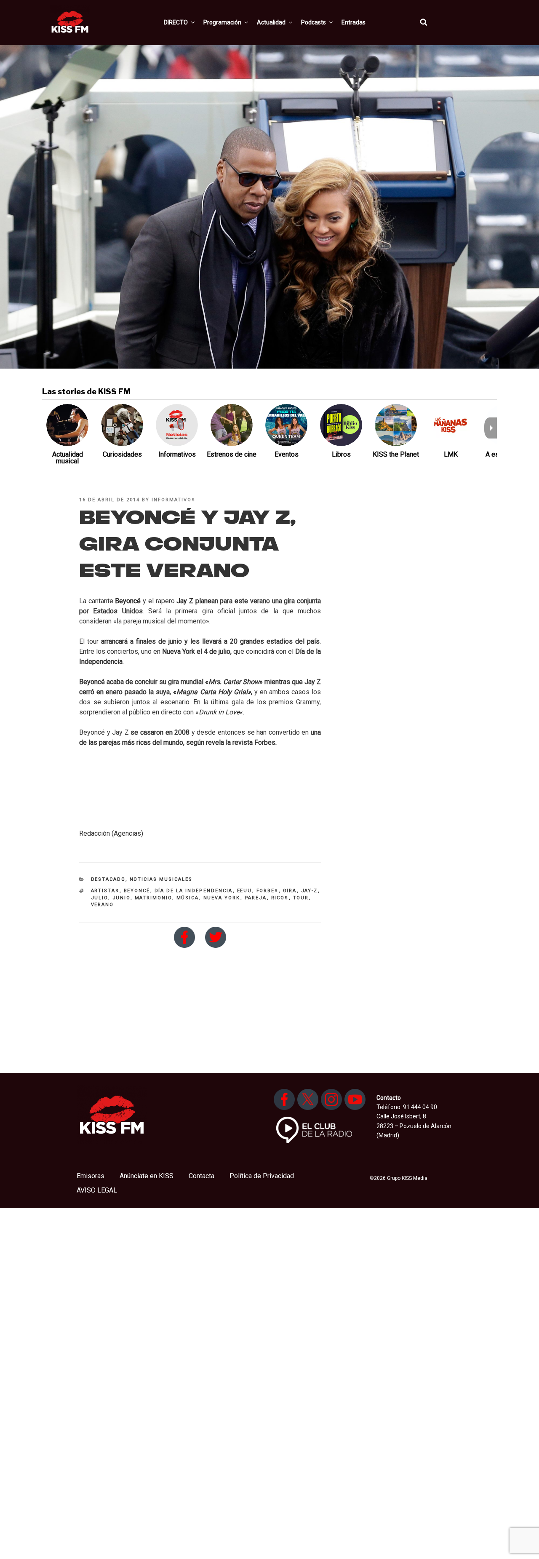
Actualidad (271, 22)
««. (219, 712)
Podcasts (313, 22)
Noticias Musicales (161, 879)
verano (102, 904)
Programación (222, 22)
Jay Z (184, 601)
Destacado (108, 879)
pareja (256, 898)
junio (121, 898)
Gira (290, 890)
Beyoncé (128, 601)
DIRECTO (176, 22)
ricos (280, 898)
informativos (173, 500)
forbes (267, 890)
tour (301, 898)
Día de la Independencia (194, 890)
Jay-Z (309, 890)
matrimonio (153, 898)
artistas (105, 890)
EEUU (244, 890)
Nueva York (221, 898)
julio (99, 898)
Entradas (354, 22)
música (187, 898)
